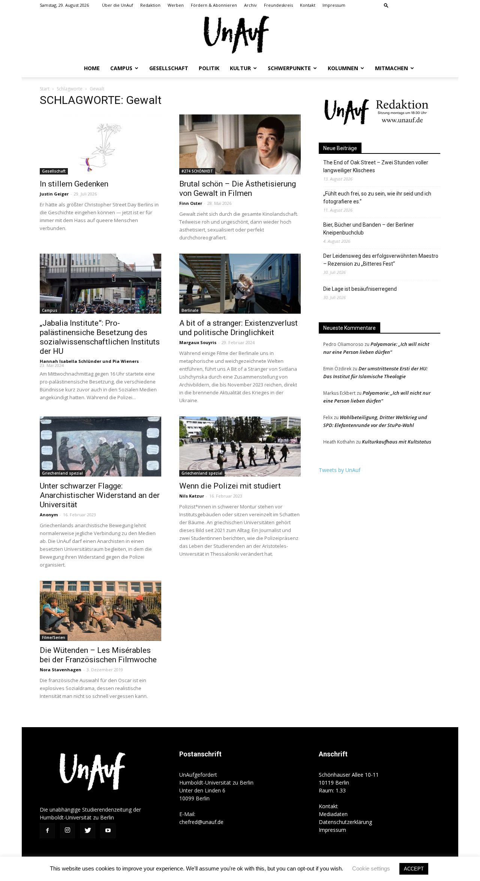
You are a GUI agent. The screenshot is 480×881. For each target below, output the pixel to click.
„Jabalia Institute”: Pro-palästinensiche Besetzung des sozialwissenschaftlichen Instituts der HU (100, 337)
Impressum (333, 5)
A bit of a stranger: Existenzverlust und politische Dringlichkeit (238, 328)
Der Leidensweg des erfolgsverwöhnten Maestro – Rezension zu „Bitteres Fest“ (380, 260)
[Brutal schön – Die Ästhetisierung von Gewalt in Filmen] (240, 144)
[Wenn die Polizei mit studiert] (240, 446)
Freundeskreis (278, 5)
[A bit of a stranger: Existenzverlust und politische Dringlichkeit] (240, 284)
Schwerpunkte (289, 68)
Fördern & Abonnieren (214, 5)
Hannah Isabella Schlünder (70, 361)
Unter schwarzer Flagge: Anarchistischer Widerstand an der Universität (100, 495)
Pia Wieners (125, 361)
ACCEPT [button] (414, 869)
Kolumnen (343, 68)
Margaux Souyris (197, 342)
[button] (386, 5)
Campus (121, 68)
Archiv (250, 5)
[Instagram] (410, 5)
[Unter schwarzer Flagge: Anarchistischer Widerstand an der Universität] (100, 446)
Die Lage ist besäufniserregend (360, 289)
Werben (176, 5)
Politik (209, 68)
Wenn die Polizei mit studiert (230, 485)
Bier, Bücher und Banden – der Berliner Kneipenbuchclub (368, 229)
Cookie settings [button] (371, 868)
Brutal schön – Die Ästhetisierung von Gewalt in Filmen (237, 188)
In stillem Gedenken (74, 183)
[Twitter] (422, 5)
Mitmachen (391, 68)
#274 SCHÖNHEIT (197, 171)
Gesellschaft (168, 68)
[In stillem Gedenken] (100, 144)
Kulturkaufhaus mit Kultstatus (396, 441)
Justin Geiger (54, 194)
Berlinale (190, 310)
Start (45, 89)
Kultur (240, 68)
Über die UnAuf (117, 5)
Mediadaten (333, 814)
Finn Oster (190, 203)
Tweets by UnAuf (339, 470)
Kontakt (307, 5)
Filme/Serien (53, 637)
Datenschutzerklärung (345, 821)
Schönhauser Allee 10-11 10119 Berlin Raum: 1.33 (349, 782)
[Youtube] (434, 5)
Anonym (49, 514)
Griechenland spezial (62, 473)
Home (92, 68)
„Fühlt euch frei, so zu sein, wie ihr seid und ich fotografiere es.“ (377, 197)
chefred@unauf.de (201, 821)
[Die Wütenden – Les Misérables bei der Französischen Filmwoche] (100, 611)
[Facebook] (397, 5)
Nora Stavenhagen (60, 669)
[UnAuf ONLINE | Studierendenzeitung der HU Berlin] (240, 35)
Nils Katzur (191, 496)
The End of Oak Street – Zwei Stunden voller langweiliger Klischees (375, 166)
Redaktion (150, 5)
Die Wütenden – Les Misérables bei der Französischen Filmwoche (98, 655)
